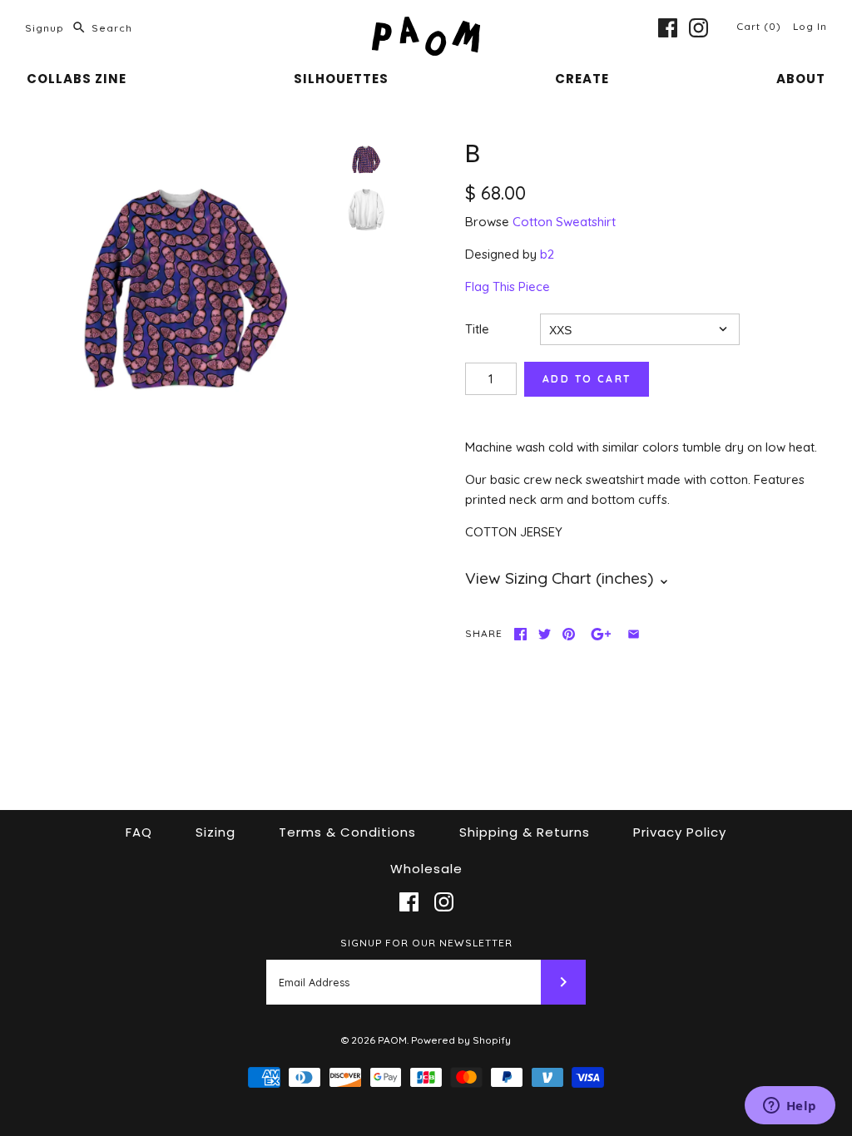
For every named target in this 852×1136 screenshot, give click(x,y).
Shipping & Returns (524, 832)
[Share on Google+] (601, 634)
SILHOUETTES (341, 78)
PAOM (392, 1040)
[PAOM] (426, 26)
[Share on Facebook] (520, 634)
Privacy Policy (679, 832)
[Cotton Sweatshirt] (366, 209)
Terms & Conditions (347, 832)
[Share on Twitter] (544, 634)
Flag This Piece (507, 286)
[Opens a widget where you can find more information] (789, 1107)
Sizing (215, 832)
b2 (547, 254)
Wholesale (426, 868)
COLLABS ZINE (76, 78)
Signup (44, 28)
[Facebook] (667, 27)
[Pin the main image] (568, 634)
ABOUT (800, 78)
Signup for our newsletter (426, 942)
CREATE (582, 78)
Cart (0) (760, 26)
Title (477, 329)
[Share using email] (633, 634)
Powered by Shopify (461, 1040)
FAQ (139, 832)
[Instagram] (698, 27)
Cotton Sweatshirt (564, 222)
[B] (185, 290)
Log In (810, 26)
